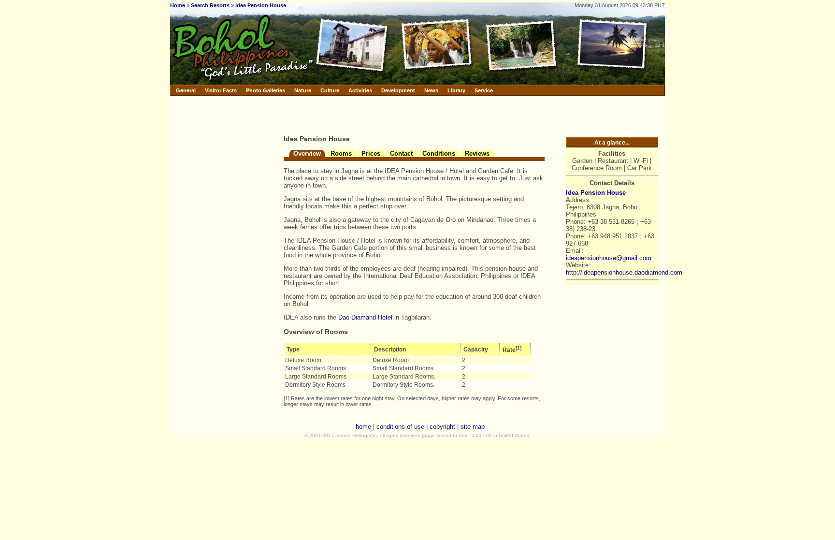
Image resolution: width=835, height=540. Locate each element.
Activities (360, 90)
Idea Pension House (260, 5)
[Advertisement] (397, 113)
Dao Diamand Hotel (365, 317)
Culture (329, 90)
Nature (302, 90)
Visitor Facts (221, 90)
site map (473, 426)
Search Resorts (210, 5)
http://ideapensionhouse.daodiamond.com (624, 272)
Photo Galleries (265, 90)
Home (177, 5)
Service (484, 90)
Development (398, 90)
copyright (442, 426)
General (186, 90)
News (431, 90)
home (363, 426)
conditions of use (400, 426)
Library (456, 90)
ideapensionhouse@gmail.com (608, 258)
